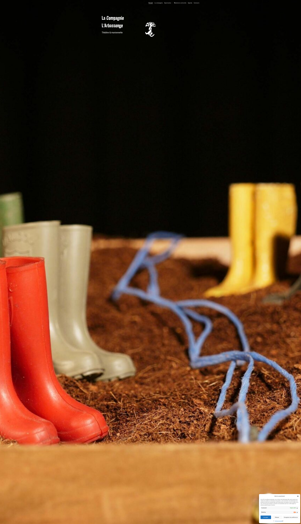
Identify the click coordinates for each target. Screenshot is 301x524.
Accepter (265, 517)
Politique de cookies (279, 521)
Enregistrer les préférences (291, 517)
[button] (298, 496)
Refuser (277, 517)
